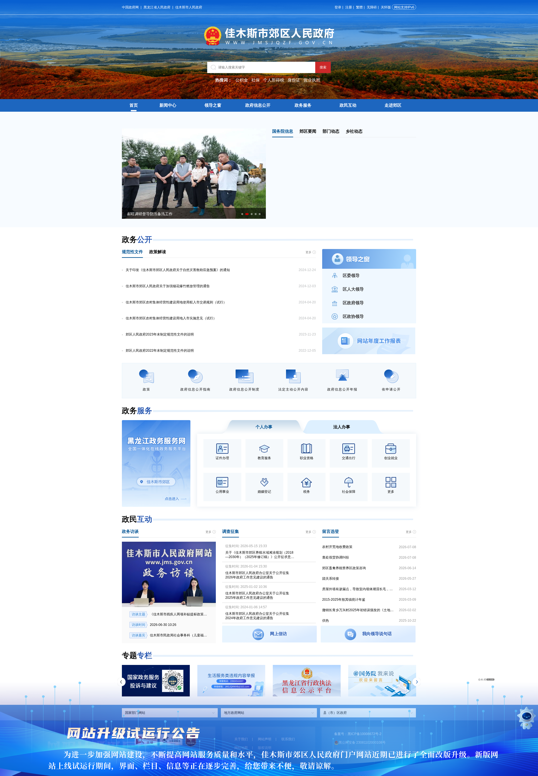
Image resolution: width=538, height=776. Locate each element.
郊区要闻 (307, 131)
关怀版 (386, 7)
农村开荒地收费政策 (337, 547)
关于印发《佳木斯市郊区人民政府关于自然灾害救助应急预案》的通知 (178, 270)
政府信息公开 (257, 105)
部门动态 (331, 131)
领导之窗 (212, 105)
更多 (308, 252)
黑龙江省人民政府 (157, 7)
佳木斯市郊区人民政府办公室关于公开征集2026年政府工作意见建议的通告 (257, 575)
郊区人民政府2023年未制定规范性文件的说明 (160, 334)
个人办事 (264, 427)
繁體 (359, 7)
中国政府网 (130, 7)
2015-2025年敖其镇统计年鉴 (343, 599)
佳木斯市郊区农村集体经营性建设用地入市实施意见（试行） (171, 318)
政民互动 (348, 105)
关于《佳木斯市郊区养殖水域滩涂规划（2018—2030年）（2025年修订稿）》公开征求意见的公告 (259, 555)
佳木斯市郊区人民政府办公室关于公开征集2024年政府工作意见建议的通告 (257, 616)
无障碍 (372, 7)
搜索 (323, 67)
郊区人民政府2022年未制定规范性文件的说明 (160, 350)
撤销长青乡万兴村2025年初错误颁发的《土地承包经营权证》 (359, 610)
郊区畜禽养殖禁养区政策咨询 (344, 568)
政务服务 (303, 105)
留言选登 (330, 531)
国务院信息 (282, 131)
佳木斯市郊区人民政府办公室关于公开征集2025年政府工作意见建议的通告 (257, 595)
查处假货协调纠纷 (335, 557)
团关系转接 (330, 578)
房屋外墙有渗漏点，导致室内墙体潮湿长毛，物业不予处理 (359, 589)
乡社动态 (354, 131)
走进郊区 (393, 105)
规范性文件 (132, 251)
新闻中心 (168, 105)
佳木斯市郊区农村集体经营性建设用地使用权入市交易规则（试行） (176, 302)
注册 (348, 7)
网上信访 (278, 633)
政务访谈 (130, 531)
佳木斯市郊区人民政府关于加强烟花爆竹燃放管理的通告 (168, 286)
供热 (325, 620)
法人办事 (341, 427)
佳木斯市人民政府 (188, 7)
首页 (133, 105)
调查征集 (230, 531)
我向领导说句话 (377, 633)
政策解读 (157, 251)
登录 (338, 7)
